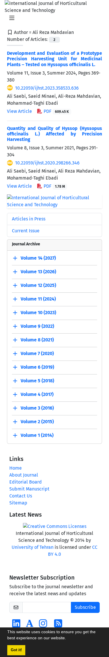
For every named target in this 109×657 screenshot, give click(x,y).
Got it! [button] (16, 650)
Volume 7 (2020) (37, 353)
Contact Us (20, 496)
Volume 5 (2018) (37, 380)
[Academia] (29, 625)
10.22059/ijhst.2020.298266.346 (47, 163)
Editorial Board (25, 482)
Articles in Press (28, 219)
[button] (68, 639)
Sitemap (18, 503)
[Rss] (58, 625)
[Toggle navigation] (53, 18)
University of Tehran (32, 547)
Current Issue (26, 231)
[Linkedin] (16, 625)
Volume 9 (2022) (37, 326)
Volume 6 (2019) (37, 367)
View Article (19, 111)
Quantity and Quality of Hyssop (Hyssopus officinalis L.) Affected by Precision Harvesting (54, 134)
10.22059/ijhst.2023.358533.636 (47, 88)
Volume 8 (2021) (37, 340)
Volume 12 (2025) (38, 285)
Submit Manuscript (29, 489)
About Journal (23, 475)
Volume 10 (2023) (38, 312)
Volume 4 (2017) (37, 394)
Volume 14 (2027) (38, 258)
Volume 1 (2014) (37, 435)
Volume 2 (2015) (37, 421)
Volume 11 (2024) (38, 299)
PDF (55, 111)
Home (15, 468)
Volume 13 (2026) (38, 271)
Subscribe (85, 607)
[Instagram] (43, 625)
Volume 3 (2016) (37, 408)
